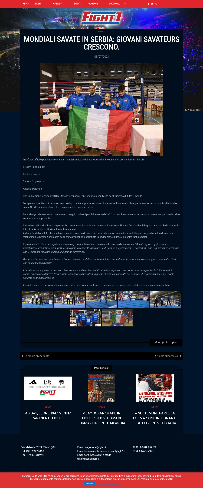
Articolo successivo (166, 356)
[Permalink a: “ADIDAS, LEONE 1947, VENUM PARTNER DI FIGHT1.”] (48, 388)
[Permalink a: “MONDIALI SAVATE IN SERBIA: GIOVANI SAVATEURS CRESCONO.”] (101, 109)
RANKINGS (93, 3)
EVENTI (77, 3)
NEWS (26, 3)
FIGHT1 (38, 3)
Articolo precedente (37, 356)
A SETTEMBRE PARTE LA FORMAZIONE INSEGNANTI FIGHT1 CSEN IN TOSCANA (155, 418)
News (101, 31)
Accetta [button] (89, 483)
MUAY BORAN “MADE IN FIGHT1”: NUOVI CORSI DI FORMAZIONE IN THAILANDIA (101, 418)
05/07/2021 (101, 56)
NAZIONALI (114, 3)
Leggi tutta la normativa (107, 483)
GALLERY (58, 3)
